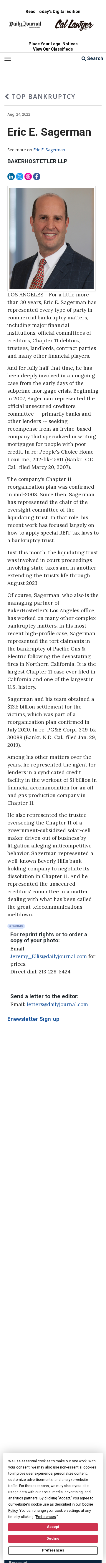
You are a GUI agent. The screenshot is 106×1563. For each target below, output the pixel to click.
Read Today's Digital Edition (53, 11)
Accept (53, 1527)
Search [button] (94, 58)
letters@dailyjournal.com (57, 1004)
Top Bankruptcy (42, 96)
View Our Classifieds (53, 49)
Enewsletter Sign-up (33, 1019)
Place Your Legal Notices (53, 44)
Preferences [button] (46, 1517)
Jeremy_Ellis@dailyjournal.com (48, 956)
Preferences (53, 1550)
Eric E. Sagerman (49, 149)
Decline (53, 1539)
